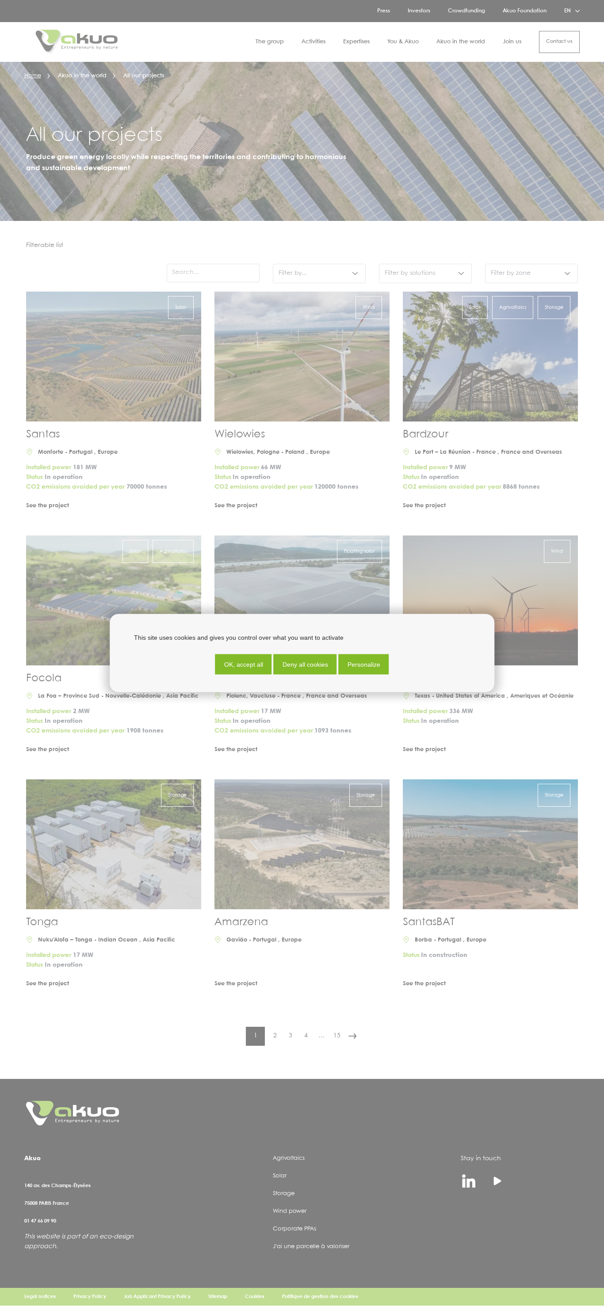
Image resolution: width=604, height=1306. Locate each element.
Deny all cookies (305, 664)
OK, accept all (243, 664)
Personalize (364, 664)
